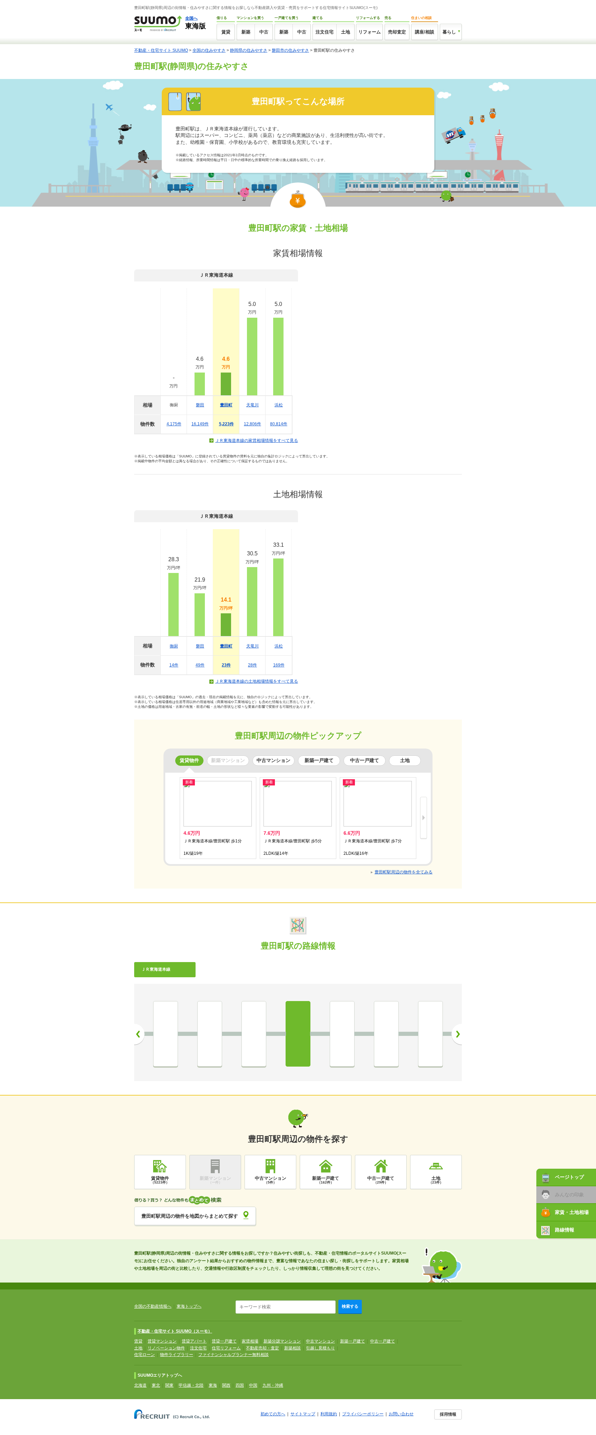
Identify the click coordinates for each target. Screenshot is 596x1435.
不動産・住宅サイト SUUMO (161, 50)
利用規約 (328, 1414)
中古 (263, 31)
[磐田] (254, 1033)
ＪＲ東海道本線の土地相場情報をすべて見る (256, 681)
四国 (240, 1385)
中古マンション (320, 1341)
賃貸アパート (194, 1341)
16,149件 (200, 424)
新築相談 (292, 1348)
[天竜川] (342, 1033)
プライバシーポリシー (363, 1414)
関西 (226, 1385)
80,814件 (278, 424)
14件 (173, 665)
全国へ (191, 18)
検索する (350, 1306)
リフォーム (369, 31)
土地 (345, 31)
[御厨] (210, 1033)
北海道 (140, 1385)
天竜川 (252, 405)
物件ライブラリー (176, 1354)
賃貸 (225, 31)
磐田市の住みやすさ (290, 50)
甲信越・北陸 (191, 1385)
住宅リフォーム (226, 1348)
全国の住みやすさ (209, 50)
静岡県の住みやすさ (248, 50)
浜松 (279, 405)
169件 (279, 665)
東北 (156, 1385)
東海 (213, 1385)
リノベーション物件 (166, 1348)
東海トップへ (189, 1306)
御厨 (174, 646)
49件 (200, 665)
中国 (253, 1385)
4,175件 (174, 424)
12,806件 (252, 424)
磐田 (200, 405)
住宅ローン (144, 1354)
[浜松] (386, 1033)
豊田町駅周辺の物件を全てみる (404, 872)
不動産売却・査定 (262, 1348)
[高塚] (430, 1033)
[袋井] (165, 1033)
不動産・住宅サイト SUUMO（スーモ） (175, 1331)
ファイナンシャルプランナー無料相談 (233, 1354)
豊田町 (226, 405)
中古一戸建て (382, 1341)
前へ (139, 1034)
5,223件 (226, 424)
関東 (169, 1385)
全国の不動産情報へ (152, 1306)
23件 (226, 665)
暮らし (449, 31)
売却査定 (397, 31)
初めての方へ (272, 1414)
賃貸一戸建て (224, 1341)
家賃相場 (250, 1341)
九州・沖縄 (272, 1385)
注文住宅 (325, 31)
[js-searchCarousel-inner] (423, 818)
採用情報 (448, 1414)
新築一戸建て (352, 1341)
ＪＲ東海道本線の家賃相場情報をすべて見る (256, 440)
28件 (252, 665)
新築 (245, 31)
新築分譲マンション (282, 1341)
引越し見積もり (320, 1348)
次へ (456, 1034)
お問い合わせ (401, 1414)
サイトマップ (302, 1414)
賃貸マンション (162, 1341)
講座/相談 (424, 31)
